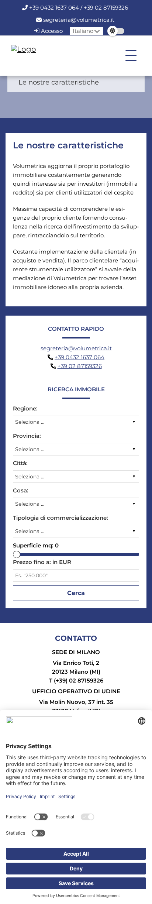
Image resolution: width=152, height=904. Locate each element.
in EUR (42, 562)
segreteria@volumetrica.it (78, 19)
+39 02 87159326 (80, 365)
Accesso (51, 30)
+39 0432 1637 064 (79, 357)
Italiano (83, 30)
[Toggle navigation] (131, 55)
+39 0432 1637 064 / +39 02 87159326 (78, 7)
